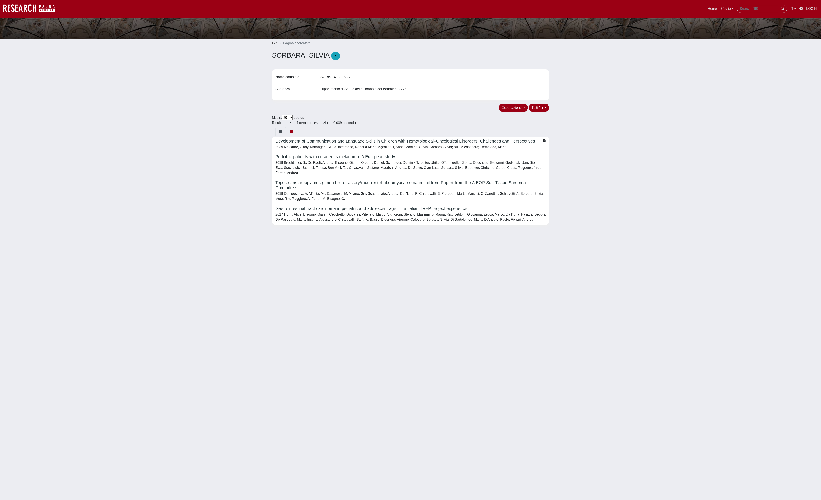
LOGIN (811, 8)
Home (712, 8)
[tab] (280, 131)
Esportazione (512, 107)
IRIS (275, 43)
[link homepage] (31, 9)
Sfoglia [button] (725, 8)
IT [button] (791, 8)
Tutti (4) (538, 107)
